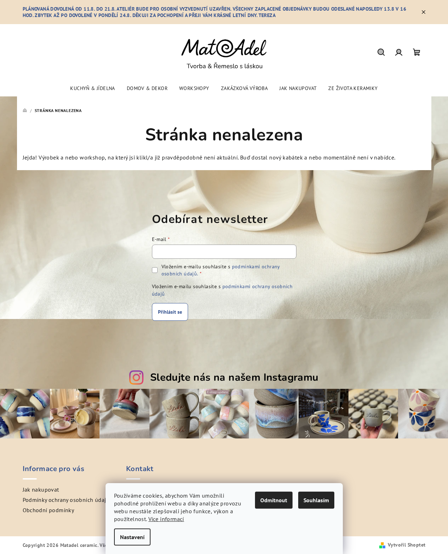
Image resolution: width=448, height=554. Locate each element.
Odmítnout (273, 500)
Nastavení (132, 537)
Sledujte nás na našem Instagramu (234, 377)
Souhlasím (316, 500)
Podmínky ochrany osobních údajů (66, 499)
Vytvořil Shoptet (406, 545)
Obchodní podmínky (48, 510)
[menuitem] (92, 88)
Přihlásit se (170, 312)
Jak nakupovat (41, 489)
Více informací (166, 518)
